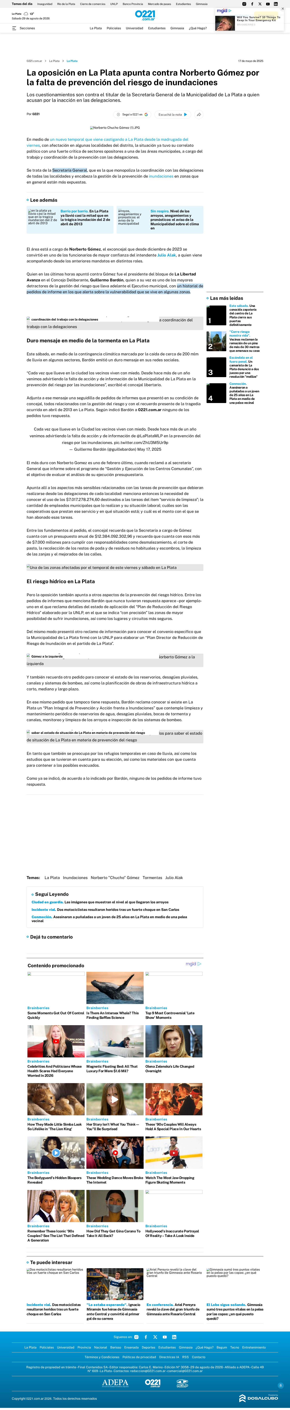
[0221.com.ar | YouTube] (268, 4)
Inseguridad (44, 4)
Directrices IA (169, 1357)
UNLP (114, 4)
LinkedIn (174, 1337)
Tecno (234, 1347)
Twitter (155, 1337)
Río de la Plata (66, 4)
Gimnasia (202, 4)
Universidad (134, 28)
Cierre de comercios (92, 4)
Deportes (148, 1347)
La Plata (96, 28)
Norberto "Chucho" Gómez (115, 877)
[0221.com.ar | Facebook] (252, 4)
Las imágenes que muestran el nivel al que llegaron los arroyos (100, 902)
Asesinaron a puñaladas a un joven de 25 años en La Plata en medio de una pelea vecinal (109, 919)
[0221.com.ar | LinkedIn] (275, 4)
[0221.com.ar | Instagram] (244, 4)
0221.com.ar (34, 60)
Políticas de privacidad (139, 1357)
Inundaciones (75, 877)
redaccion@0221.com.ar (148, 1371)
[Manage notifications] (281, 1385)
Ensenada (131, 1347)
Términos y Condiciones (102, 1357)
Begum (222, 1347)
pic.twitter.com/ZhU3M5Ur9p (141, 442)
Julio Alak (166, 255)
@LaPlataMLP (150, 435)
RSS (185, 1357)
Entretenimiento (254, 1347)
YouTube (164, 1337)
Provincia (84, 1347)
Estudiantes (183, 4)
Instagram (136, 1337)
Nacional (100, 1347)
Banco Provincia (133, 4)
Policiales (114, 28)
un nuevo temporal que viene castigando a (89, 139)
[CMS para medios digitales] (258, 1398)
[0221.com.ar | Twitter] (260, 4)
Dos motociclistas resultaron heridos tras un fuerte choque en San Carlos (106, 910)
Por (33, 114)
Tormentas (152, 877)
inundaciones (161, 176)
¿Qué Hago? (198, 28)
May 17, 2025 (149, 449)
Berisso (115, 1347)
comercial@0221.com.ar (185, 1371)
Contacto (198, 1357)
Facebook (145, 1337)
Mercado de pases (159, 4)
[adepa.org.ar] (115, 1383)
